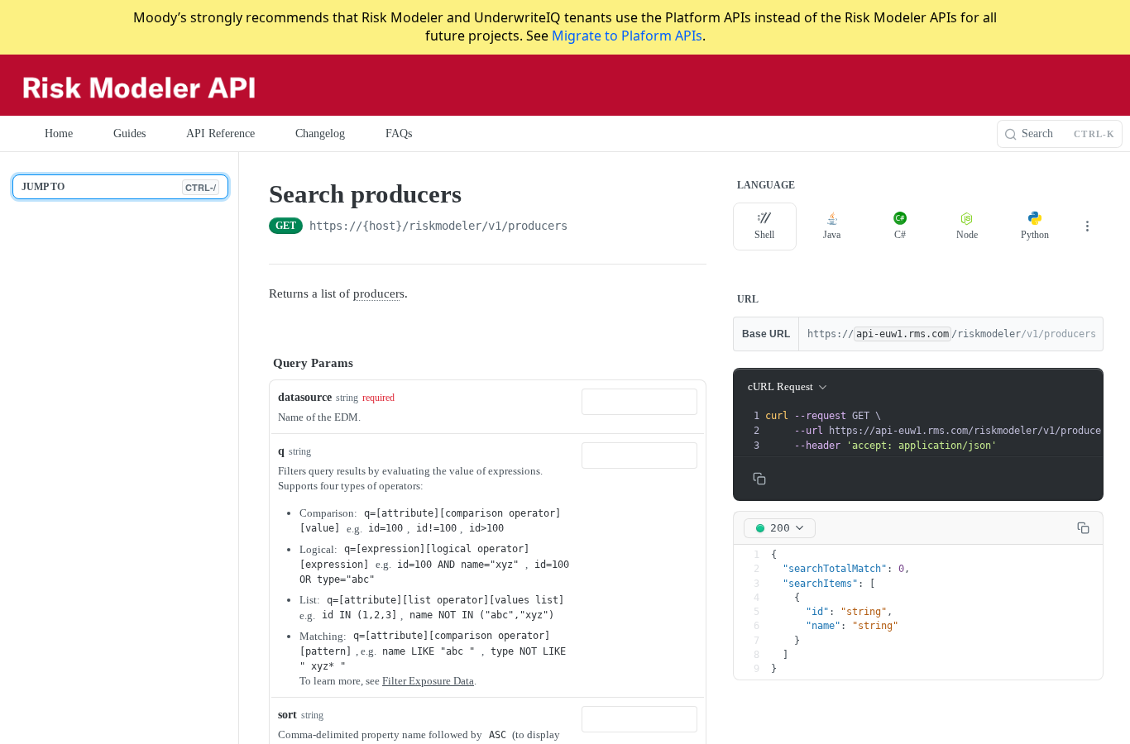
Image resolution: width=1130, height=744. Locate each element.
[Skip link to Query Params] (257, 364)
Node (967, 235)
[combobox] (639, 402)
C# (900, 235)
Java (831, 235)
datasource (305, 397)
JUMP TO (119, 187)
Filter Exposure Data (428, 681)
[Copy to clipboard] (584, 227)
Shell (764, 235)
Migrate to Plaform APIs (627, 35)
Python (1035, 235)
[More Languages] (1087, 226)
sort (287, 714)
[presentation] (944, 430)
